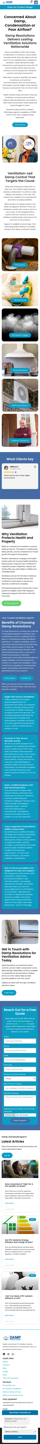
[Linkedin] (4, 1354)
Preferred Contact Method (15, 1074)
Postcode (8, 1065)
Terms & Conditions (10, 1378)
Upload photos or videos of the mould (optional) (19, 1110)
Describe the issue (11, 1093)
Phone (7, 1046)
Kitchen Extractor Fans (12, 1392)
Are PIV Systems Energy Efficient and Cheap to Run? (19, 1241)
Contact (6, 1365)
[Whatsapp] (13, 1354)
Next (20, 1437)
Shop (5, 1375)
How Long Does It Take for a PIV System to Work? (19, 1185)
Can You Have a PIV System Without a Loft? (19, 1297)
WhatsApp (22, 1024)
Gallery (5, 1371)
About (5, 1362)
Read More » (9, 1203)
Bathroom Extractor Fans (13, 1395)
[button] (36, 2)
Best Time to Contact (13, 1084)
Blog (4, 1368)
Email (6, 1055)
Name (6, 1037)
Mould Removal (9, 1385)
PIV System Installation (12, 1389)
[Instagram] (8, 1354)
